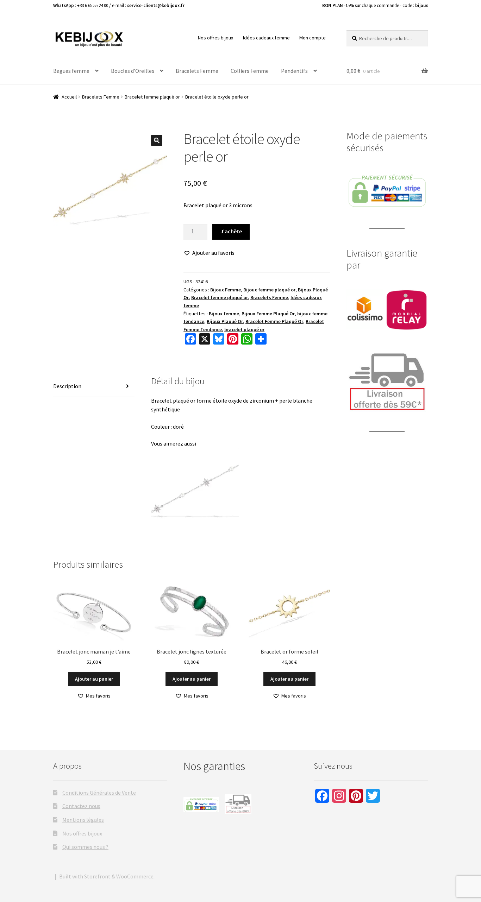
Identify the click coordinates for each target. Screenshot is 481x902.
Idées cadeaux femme (266, 37)
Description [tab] (67, 386)
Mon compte (312, 37)
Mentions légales (83, 819)
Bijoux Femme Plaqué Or (268, 313)
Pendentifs (294, 70)
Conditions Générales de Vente (99, 792)
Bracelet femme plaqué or (152, 97)
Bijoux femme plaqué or (269, 289)
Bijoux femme (224, 313)
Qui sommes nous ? (85, 846)
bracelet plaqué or (244, 329)
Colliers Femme (250, 70)
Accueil (69, 97)
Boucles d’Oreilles (132, 70)
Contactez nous (81, 805)
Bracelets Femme (197, 70)
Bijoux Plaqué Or (225, 321)
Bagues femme (71, 70)
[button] (156, 140)
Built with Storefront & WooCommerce (106, 876)
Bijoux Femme (225, 289)
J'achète (231, 231)
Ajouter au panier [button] (94, 679)
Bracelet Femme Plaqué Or (274, 321)
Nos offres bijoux (215, 37)
